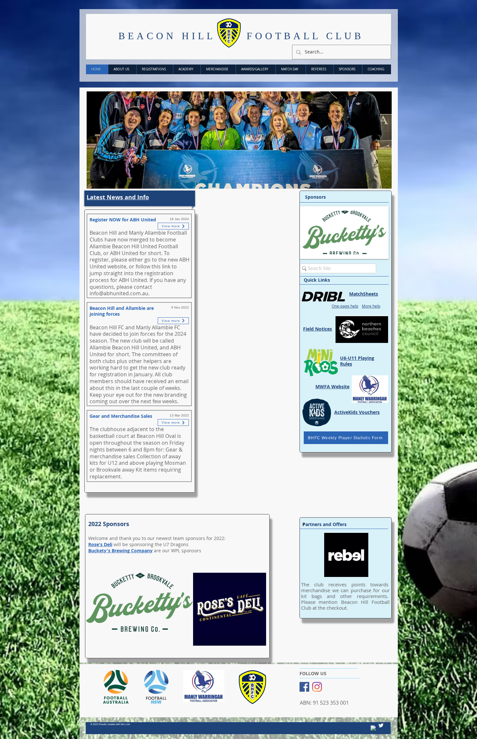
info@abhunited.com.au (119, 293)
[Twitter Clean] (381, 725)
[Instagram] (317, 687)
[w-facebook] (373, 728)
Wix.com (125, 724)
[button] (239, 140)
